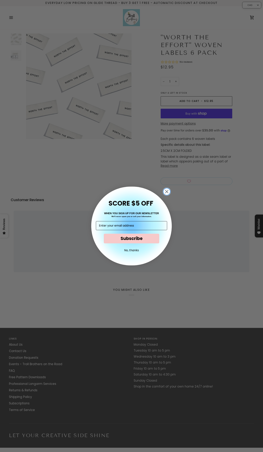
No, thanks (131, 250)
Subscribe (132, 238)
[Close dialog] (166, 191)
